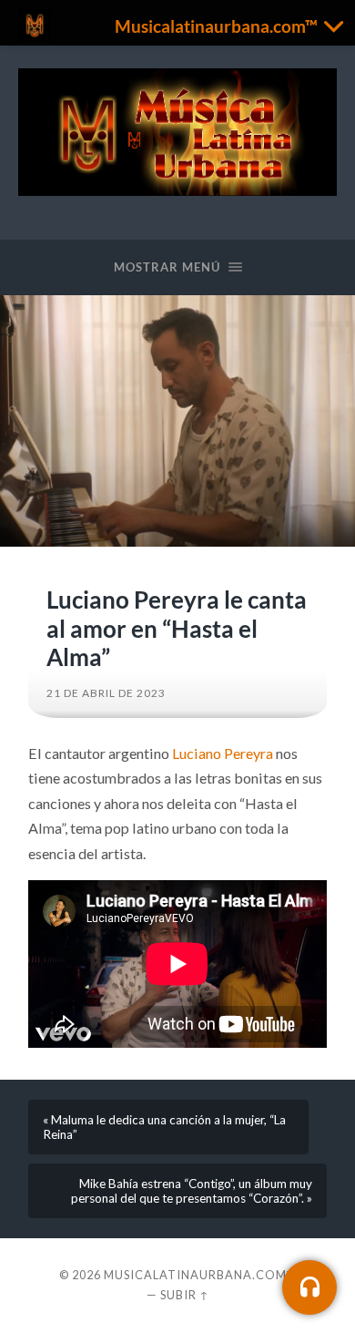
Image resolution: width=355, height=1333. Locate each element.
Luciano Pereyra (222, 753)
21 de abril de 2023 (106, 693)
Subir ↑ (184, 1294)
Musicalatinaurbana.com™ (200, 1274)
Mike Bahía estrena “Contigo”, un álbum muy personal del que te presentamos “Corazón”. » (191, 1190)
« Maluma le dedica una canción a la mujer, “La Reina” (164, 1127)
